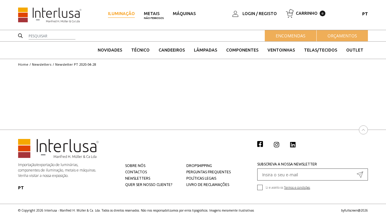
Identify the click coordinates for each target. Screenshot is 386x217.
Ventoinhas (281, 50)
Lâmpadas (205, 50)
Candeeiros (172, 50)
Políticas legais (201, 178)
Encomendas (290, 36)
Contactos (136, 172)
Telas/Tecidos (320, 50)
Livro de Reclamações (207, 185)
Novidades (110, 50)
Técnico (140, 50)
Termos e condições (297, 187)
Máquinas (184, 13)
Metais (154, 15)
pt (365, 13)
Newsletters (41, 64)
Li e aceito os (288, 187)
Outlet (354, 50)
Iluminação (121, 13)
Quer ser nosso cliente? (148, 185)
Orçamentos (342, 36)
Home (23, 64)
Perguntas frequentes (208, 172)
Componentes (242, 50)
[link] (263, 143)
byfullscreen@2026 (354, 210)
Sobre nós (135, 166)
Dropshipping (199, 166)
